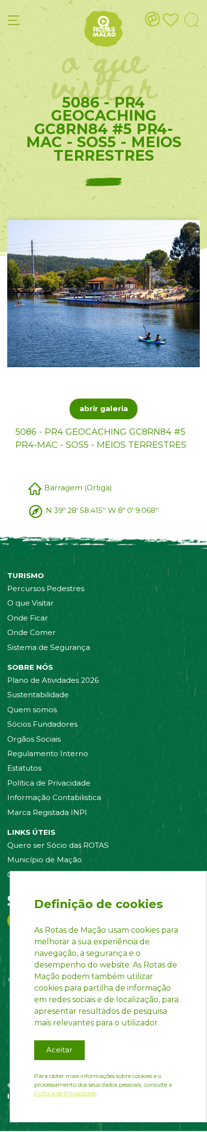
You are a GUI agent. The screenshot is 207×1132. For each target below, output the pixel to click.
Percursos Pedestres (45, 588)
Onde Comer (31, 632)
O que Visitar (30, 602)
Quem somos (32, 709)
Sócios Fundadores (42, 724)
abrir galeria (103, 408)
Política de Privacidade (49, 782)
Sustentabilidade (38, 694)
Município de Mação (44, 859)
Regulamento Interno (47, 753)
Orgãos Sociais (34, 739)
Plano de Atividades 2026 (53, 680)
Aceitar (59, 1049)
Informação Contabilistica (54, 797)
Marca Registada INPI (47, 812)
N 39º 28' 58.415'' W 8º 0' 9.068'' (102, 510)
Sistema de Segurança (48, 647)
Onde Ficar (27, 617)
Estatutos (24, 768)
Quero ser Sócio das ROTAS (58, 845)
